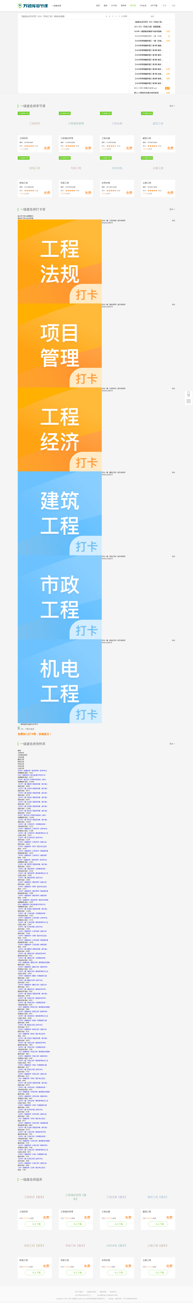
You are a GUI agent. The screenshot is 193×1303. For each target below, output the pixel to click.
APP (188, 396)
